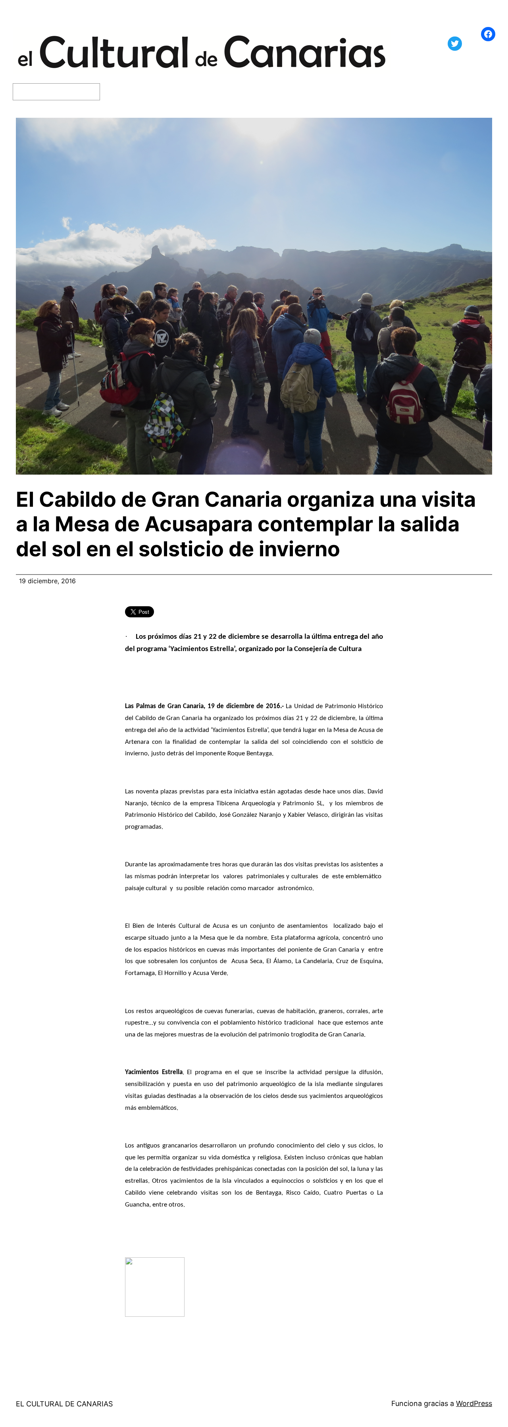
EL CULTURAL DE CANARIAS (64, 1404)
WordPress (474, 1403)
